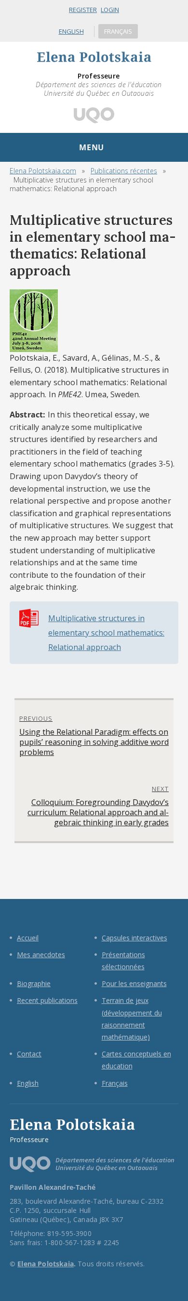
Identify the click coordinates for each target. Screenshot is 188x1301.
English (71, 31)
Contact (29, 1053)
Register (83, 9)
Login (110, 9)
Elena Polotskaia (42, 67)
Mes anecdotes (41, 954)
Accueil (28, 937)
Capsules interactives (134, 937)
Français (118, 31)
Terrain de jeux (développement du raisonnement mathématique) (132, 1018)
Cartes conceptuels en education (136, 1059)
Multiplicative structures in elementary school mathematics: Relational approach (106, 632)
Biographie (34, 983)
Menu (91, 147)
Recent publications (47, 1000)
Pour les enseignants (134, 983)
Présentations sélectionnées (123, 960)
